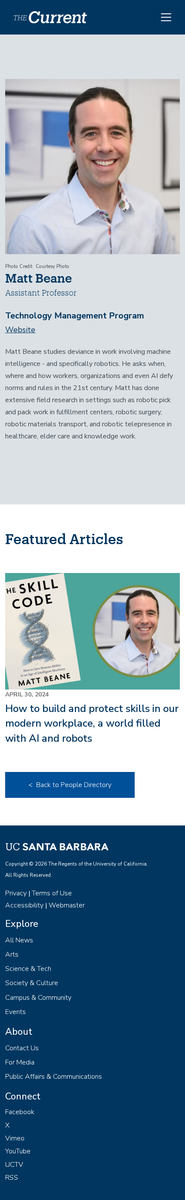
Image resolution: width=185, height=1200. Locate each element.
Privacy (16, 893)
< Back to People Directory (69, 785)
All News (19, 940)
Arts (11, 954)
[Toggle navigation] (166, 17)
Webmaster (67, 905)
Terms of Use (52, 893)
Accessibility (24, 905)
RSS (11, 1177)
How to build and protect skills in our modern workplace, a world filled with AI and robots (92, 723)
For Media (19, 1062)
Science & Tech (28, 968)
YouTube (18, 1151)
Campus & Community (38, 997)
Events (15, 1012)
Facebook (19, 1112)
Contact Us (22, 1048)
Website (20, 329)
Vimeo (15, 1138)
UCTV (14, 1164)
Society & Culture (31, 983)
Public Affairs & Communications (53, 1076)
